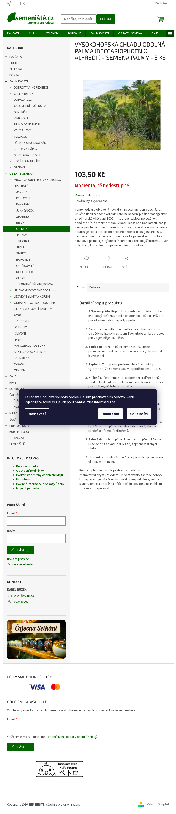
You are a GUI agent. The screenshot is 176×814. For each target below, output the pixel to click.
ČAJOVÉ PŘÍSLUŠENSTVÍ (30, 106)
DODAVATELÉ (23, 100)
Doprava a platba (27, 466)
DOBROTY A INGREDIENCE (31, 87)
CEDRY (20, 278)
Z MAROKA (21, 118)
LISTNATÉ (21, 186)
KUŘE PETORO (19, 432)
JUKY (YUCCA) (25, 210)
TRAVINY (19, 370)
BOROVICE (23, 259)
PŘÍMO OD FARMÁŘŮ (27, 124)
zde (112, 402)
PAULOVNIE (23, 198)
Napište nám (24, 479)
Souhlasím (139, 413)
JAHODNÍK (22, 321)
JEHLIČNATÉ (23, 241)
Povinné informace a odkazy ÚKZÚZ (40, 484)
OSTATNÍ (22, 229)
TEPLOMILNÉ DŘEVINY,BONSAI (34, 284)
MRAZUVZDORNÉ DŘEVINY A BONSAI (38, 180)
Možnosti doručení (87, 195)
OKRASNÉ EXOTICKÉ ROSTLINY (34, 303)
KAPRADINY (21, 358)
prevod (19, 438)
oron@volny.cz (24, 595)
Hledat (105, 19)
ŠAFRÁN (19, 167)
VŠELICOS (20, 136)
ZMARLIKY (23, 217)
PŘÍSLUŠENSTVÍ (19, 426)
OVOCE (19, 315)
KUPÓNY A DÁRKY (25, 149)
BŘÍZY (20, 222)
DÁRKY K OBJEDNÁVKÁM (30, 143)
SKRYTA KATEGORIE (27, 155)
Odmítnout (110, 413)
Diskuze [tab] (94, 287)
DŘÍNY (19, 339)
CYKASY (19, 364)
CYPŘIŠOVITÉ (25, 266)
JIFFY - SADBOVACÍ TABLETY (33, 309)
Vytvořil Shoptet (158, 804)
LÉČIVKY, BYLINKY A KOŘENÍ (32, 296)
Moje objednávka (28, 488)
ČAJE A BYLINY (23, 94)
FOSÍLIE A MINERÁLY (27, 161)
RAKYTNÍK (23, 204)
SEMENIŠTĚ (21, 112)
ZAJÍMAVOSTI (18, 81)
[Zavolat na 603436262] (14, 3)
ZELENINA (15, 69)
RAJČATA (15, 57)
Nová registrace (18, 559)
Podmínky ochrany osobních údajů (39, 475)
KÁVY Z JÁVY (22, 130)
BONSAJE (15, 75)
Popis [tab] (81, 287)
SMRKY (21, 253)
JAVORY (21, 192)
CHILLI (13, 63)
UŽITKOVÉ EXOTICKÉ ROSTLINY (35, 290)
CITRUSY (21, 327)
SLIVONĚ (20, 333)
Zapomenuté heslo (20, 564)
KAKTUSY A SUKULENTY (30, 352)
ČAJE (12, 376)
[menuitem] (13, 33)
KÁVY (12, 382)
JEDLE (20, 247)
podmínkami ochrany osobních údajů (73, 737)
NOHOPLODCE (25, 272)
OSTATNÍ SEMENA (21, 173)
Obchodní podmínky (30, 470)
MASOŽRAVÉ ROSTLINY (29, 345)
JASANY (21, 235)
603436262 (21, 601)
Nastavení (37, 413)
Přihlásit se (20, 550)
